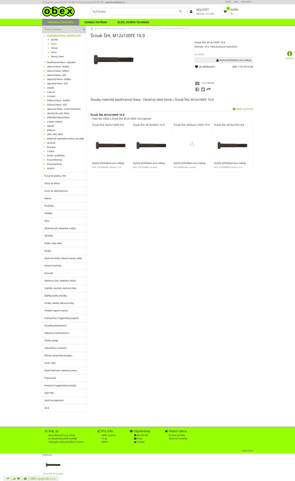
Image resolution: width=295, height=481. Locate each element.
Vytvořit (210, 14)
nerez (54, 52)
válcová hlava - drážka (58, 66)
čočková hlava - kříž (57, 104)
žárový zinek (57, 56)
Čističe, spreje (51, 340)
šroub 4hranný (54, 159)
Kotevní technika (52, 265)
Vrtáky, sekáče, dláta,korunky (59, 303)
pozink (54, 39)
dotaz (139, 438)
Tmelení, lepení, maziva (56, 310)
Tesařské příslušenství (55, 325)
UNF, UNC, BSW (55, 134)
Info (236, 1)
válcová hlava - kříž (56, 75)
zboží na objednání (54, 400)
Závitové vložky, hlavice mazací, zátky (63, 258)
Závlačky (48, 235)
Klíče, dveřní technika (133, 22)
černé (161, 28)
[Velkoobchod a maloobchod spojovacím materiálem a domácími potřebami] (92, 28)
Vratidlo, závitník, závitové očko (60, 288)
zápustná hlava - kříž (57, 83)
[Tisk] (14, 479)
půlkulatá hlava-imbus (58, 117)
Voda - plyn (50, 362)
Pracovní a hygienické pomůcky (60, 385)
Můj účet (202, 10)
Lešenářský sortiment (55, 348)
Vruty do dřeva (52, 183)
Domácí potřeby (96, 22)
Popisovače (50, 378)
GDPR (104, 441)
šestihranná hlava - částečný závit (142, 28)
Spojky (47, 250)
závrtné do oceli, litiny (58, 113)
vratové (51, 92)
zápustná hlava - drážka (59, 79)
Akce (46, 407)
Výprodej (49, 392)
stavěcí (50, 87)
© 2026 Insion (247, 450)
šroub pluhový (54, 164)
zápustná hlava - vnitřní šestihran (64, 109)
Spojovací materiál (102, 28)
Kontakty (246, 1)
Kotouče (48, 273)
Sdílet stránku (109, 435)
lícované (51, 147)
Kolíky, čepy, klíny (53, 243)
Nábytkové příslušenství (56, 333)
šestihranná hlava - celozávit (61, 62)
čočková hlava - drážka (58, 100)
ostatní (50, 168)
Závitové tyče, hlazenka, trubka (60, 228)
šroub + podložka (56, 155)
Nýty (46, 220)
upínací (50, 125)
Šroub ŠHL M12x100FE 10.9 (177, 28)
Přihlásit (200, 14)
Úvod (228, 1)
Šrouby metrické (119, 28)
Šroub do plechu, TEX (55, 175)
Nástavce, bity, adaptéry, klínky (60, 280)
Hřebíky (48, 213)
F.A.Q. (104, 438)
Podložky (49, 205)
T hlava (50, 151)
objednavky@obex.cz (115, 2)
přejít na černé (244, 108)
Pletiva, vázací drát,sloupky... (58, 355)
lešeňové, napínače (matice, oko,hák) (65, 138)
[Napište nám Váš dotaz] (25, 479)
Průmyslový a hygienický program (61, 318)
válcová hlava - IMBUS (58, 70)
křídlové (51, 130)
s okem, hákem (54, 121)
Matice (47, 198)
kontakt (141, 441)
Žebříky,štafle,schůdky (55, 295)
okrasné (51, 142)
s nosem (51, 96)
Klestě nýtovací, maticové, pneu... (61, 370)
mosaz (54, 48)
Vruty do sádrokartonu (56, 190)
